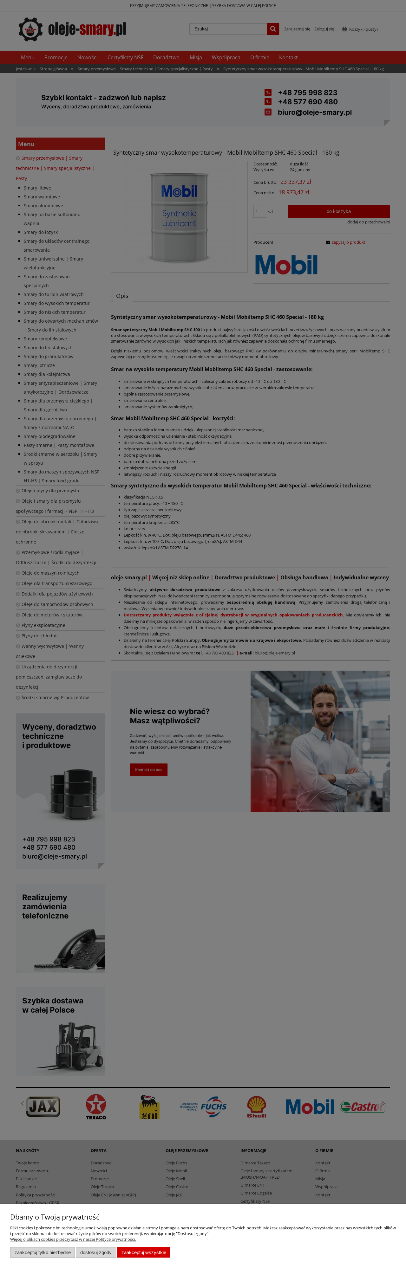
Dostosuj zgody (96, 1252)
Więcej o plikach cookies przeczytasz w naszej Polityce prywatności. (73, 1239)
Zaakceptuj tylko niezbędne (43, 1252)
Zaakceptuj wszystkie (143, 1252)
